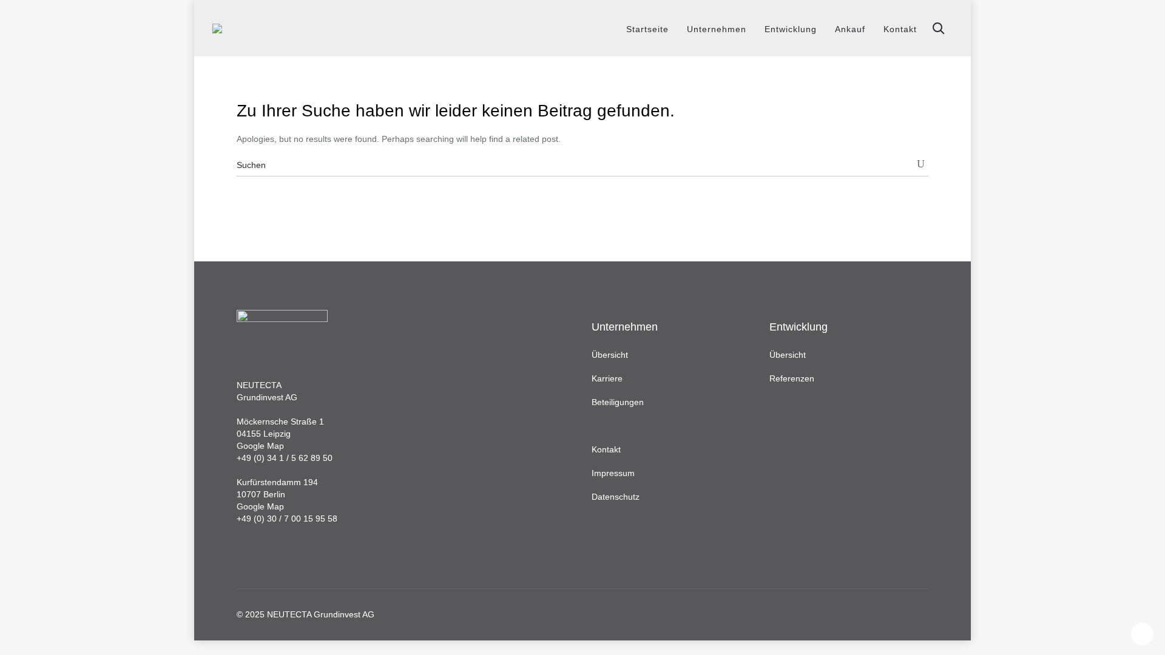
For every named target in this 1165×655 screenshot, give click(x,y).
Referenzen (791, 378)
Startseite (647, 29)
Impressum (613, 473)
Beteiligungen (618, 402)
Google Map (260, 446)
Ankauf (850, 29)
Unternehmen (716, 29)
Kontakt (900, 29)
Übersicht (610, 355)
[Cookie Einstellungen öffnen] (26, 640)
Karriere (607, 378)
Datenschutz (616, 497)
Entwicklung (791, 29)
